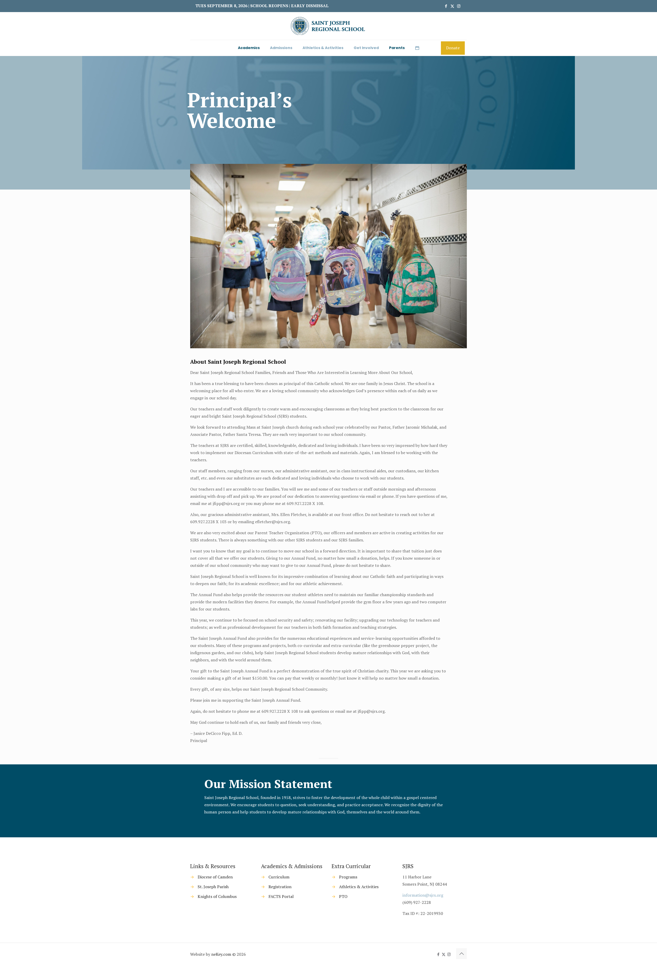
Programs (348, 877)
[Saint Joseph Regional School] (328, 26)
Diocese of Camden (215, 877)
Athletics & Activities (359, 886)
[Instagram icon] (459, 5)
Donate (453, 48)
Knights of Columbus (217, 896)
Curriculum (278, 877)
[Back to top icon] (461, 953)
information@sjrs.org (422, 895)
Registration (280, 886)
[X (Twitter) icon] (452, 5)
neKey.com (221, 954)
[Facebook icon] (446, 5)
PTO (343, 896)
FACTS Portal (281, 896)
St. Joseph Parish (213, 886)
